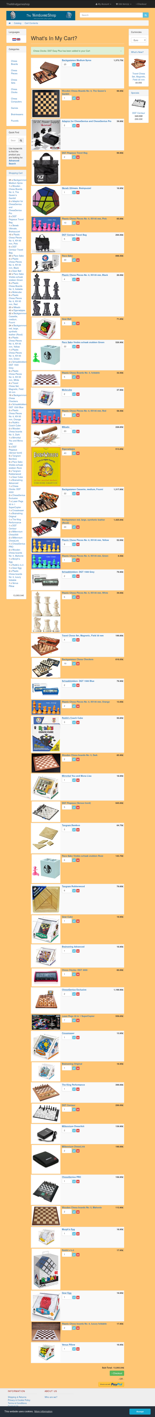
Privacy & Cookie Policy (19, 1400)
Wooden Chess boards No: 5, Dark (15, 431)
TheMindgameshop (18, 4)
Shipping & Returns (17, 1397)
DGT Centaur (13, 527)
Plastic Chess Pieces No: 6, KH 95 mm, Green (15, 354)
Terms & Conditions (17, 1403)
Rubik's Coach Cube (15, 424)
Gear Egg (16, 567)
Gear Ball (16, 270)
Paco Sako (18, 255)
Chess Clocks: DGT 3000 (15, 489)
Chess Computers (16, 100)
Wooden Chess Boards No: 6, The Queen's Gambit (15, 192)
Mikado (16, 307)
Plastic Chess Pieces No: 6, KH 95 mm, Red (15, 300)
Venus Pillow (13, 585)
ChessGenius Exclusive (17, 497)
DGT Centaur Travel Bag (16, 249)
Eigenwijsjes (19, 310)
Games (14, 107)
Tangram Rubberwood (15, 472)
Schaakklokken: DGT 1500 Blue (18, 406)
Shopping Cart (16, 172)
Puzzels (14, 120)
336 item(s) (124, 3)
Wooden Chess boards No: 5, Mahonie (16, 552)
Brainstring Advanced (16, 481)
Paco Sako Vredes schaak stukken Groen (16, 276)
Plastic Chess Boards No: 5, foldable (16, 286)
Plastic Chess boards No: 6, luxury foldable (15, 575)
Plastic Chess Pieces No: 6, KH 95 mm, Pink (15, 239)
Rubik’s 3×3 (17, 564)
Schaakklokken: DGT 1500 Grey (18, 364)
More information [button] (43, 1411)
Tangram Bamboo (15, 457)
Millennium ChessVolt (16, 533)
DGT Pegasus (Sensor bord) (15, 449)
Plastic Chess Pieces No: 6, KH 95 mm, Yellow (15, 342)
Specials (135, 92)
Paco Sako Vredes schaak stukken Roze (16, 464)
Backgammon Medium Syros (18, 181)
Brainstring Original (16, 515)
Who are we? (51, 1397)
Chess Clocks (14, 91)
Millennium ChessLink (16, 539)
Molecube (17, 292)
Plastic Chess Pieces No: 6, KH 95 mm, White (15, 375)
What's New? (137, 51)
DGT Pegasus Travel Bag (16, 219)
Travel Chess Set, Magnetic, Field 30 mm (16, 387)
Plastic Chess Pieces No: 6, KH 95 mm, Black (15, 263)
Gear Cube (17, 476)
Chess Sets (14, 81)
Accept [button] (140, 1411)
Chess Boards (14, 62)
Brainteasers (17, 114)
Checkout (141, 3)
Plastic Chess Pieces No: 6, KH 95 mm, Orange (15, 415)
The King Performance (15, 521)
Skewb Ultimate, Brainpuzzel (14, 228)
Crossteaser (18, 510)
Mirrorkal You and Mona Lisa (16, 440)
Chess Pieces (14, 72)
